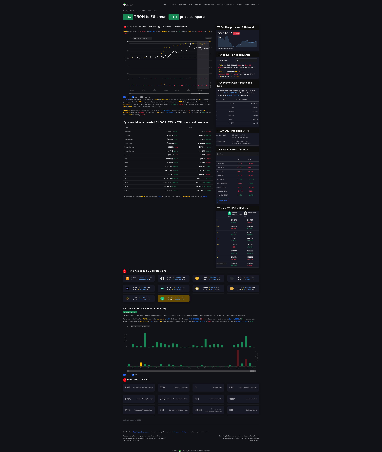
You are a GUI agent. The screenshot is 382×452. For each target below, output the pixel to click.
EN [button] (254, 4)
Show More (223, 201)
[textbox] (129, 26)
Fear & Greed (209, 4)
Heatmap (182, 4)
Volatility (198, 4)
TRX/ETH (147, 97)
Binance (177, 432)
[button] (257, 4)
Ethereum (163, 16)
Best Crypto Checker (129, 11)
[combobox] (130, 27)
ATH (190, 4)
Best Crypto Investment (225, 4)
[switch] (124, 97)
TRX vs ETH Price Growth (232, 149)
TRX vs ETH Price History (232, 208)
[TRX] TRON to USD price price (147, 11)
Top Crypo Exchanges (141, 432)
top (165, 4)
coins (173, 4)
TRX (128, 97)
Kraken (184, 432)
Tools (239, 4)
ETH (136, 97)
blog (247, 4)
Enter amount (222, 60)
